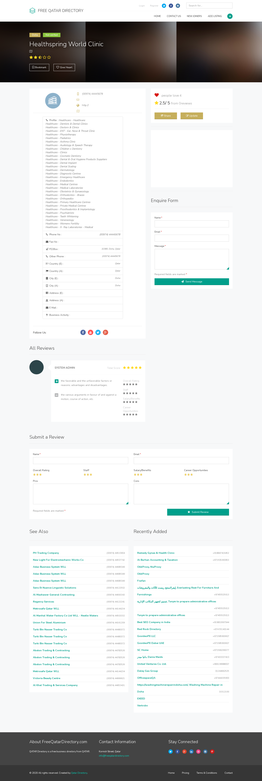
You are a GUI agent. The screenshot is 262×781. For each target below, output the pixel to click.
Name (158, 217)
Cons (136, 481)
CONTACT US (174, 16)
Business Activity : (59, 315)
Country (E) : (84, 263)
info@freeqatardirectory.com (114, 755)
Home (171, 773)
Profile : (76, 174)
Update (193, 115)
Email (158, 231)
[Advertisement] (192, 159)
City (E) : (84, 278)
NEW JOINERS (194, 16)
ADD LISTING (215, 16)
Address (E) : (56, 293)
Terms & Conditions (207, 773)
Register (154, 5)
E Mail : (53, 307)
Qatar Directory (79, 773)
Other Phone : (84, 256)
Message (160, 246)
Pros (35, 481)
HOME (157, 16)
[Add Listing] (230, 16)
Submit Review (200, 512)
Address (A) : (56, 300)
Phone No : (84, 234)
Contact (229, 773)
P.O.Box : (84, 249)
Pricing (185, 773)
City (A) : (84, 285)
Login (142, 5)
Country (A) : (84, 271)
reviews (185, 103)
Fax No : (53, 241)
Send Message (194, 281)
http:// (85, 105)
